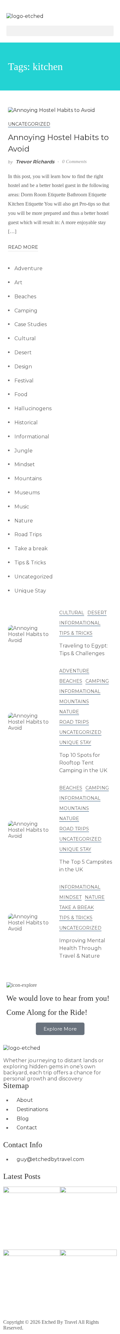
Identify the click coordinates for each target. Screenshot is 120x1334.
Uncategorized (29, 124)
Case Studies (30, 324)
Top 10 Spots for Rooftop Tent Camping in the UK (83, 762)
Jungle (23, 451)
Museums (27, 493)
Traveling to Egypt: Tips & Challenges (83, 649)
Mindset (24, 464)
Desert (23, 352)
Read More (23, 247)
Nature (23, 521)
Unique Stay (30, 591)
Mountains (28, 478)
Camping (25, 311)
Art (18, 282)
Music (21, 507)
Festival (24, 381)
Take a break (31, 548)
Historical (26, 423)
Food (21, 394)
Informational (31, 437)
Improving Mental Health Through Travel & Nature (82, 948)
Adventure (28, 268)
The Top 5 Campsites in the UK (85, 866)
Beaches (25, 297)
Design (23, 367)
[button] (60, 31)
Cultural (25, 338)
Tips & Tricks (30, 563)
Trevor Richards (35, 162)
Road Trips (28, 534)
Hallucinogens (33, 408)
